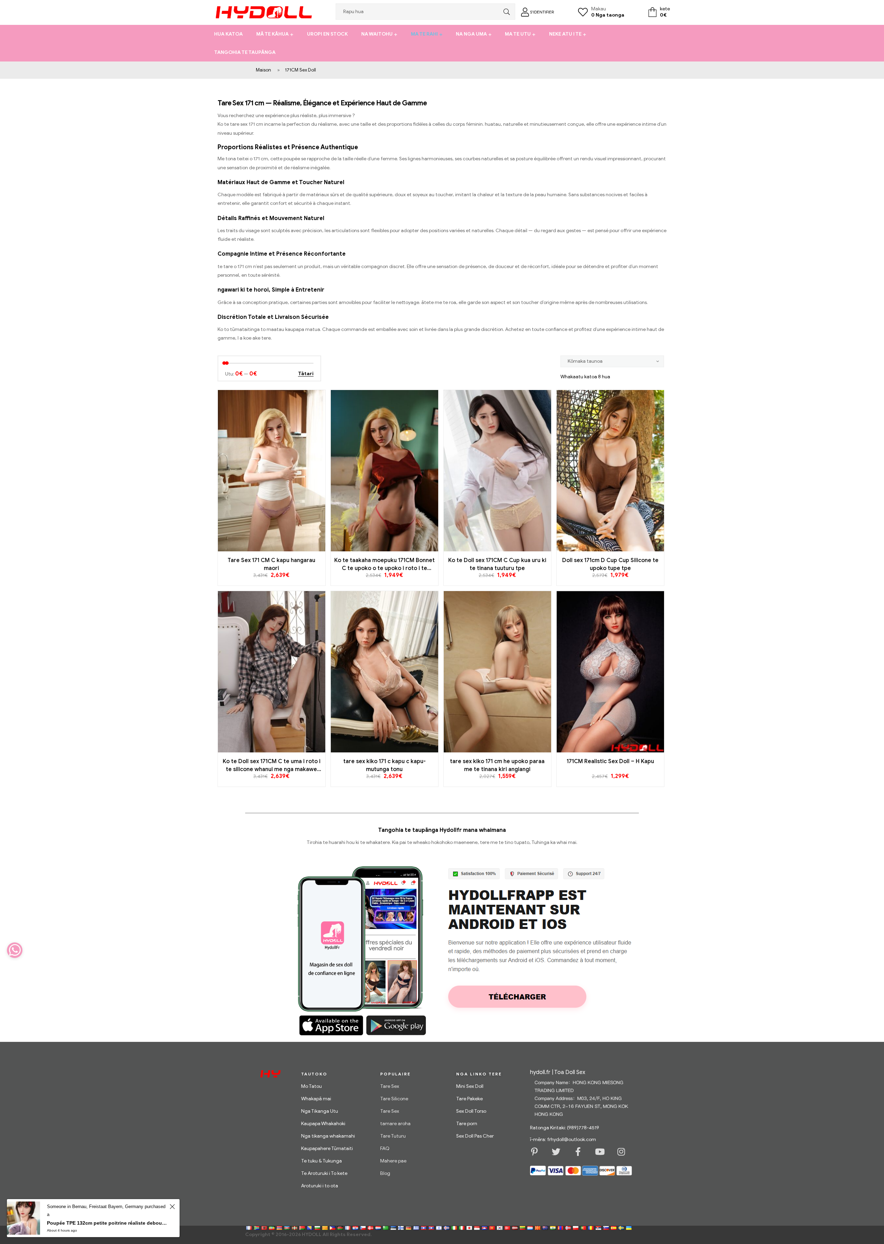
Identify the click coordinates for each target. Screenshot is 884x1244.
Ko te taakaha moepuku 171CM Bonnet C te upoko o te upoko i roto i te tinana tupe (384, 564)
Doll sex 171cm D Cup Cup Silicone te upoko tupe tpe (610, 564)
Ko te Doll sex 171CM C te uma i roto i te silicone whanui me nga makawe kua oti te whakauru (271, 765)
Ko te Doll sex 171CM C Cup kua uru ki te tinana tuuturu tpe (497, 564)
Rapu (504, 11)
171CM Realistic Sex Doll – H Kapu (610, 761)
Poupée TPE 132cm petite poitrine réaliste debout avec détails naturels (107, 1223)
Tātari (306, 374)
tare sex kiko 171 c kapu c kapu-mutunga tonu (384, 765)
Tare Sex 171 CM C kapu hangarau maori (271, 564)
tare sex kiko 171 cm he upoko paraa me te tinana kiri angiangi (497, 765)
